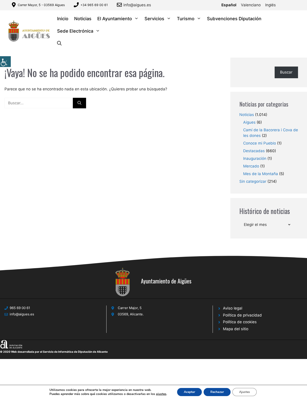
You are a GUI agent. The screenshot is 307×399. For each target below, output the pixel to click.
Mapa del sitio (235, 329)
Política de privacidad (242, 315)
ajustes (161, 394)
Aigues (249, 122)
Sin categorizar (252, 181)
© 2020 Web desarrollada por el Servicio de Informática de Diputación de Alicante (54, 351)
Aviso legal (232, 308)
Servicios (154, 18)
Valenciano (251, 5)
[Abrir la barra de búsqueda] (59, 43)
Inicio (62, 18)
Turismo (185, 18)
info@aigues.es (137, 5)
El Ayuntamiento (114, 18)
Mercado (251, 166)
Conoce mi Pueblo (259, 143)
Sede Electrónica (75, 31)
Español (228, 5)
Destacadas (254, 151)
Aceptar (189, 392)
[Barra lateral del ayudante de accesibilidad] (5, 61)
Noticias (82, 18)
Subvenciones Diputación (234, 18)
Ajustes (244, 392)
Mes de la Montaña (260, 174)
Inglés (270, 5)
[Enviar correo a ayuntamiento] (120, 4)
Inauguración (254, 158)
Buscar (286, 72)
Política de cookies (240, 322)
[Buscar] (79, 103)
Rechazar (217, 392)
